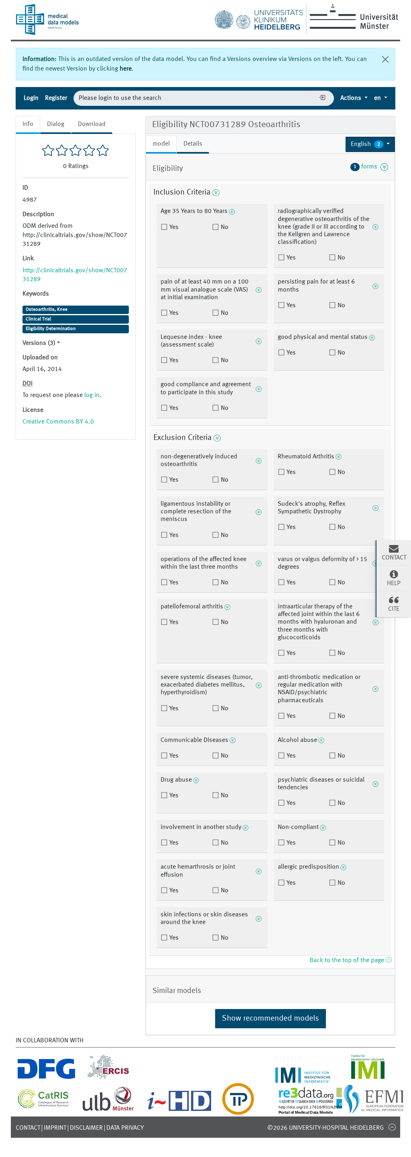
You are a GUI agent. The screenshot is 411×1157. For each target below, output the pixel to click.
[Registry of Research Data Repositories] (323, 1110)
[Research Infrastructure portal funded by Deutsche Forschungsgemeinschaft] (46, 1078)
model (161, 144)
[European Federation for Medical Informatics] (373, 1110)
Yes (173, 227)
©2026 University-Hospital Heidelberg (325, 1128)
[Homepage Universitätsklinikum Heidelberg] (258, 17)
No (223, 227)
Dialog (55, 124)
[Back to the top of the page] (392, 1127)
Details (192, 144)
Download (92, 124)
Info (27, 124)
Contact (28, 1128)
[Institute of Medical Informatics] (368, 1078)
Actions (351, 98)
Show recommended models (270, 1019)
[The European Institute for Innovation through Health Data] (179, 1110)
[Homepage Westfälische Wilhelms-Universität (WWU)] (352, 16)
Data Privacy (125, 1128)
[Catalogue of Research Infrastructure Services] (43, 1106)
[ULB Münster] (108, 1110)
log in (92, 395)
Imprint (55, 1128)
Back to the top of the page (347, 960)
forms (367, 167)
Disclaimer (86, 1128)
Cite (393, 609)
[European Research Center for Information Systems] (108, 1078)
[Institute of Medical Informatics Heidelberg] (303, 1078)
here (126, 69)
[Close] (385, 59)
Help (394, 583)
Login (31, 98)
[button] (370, 144)
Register (56, 98)
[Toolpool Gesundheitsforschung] (238, 1110)
